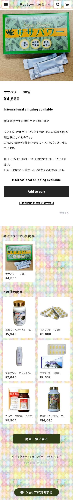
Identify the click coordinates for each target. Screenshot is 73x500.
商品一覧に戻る (36, 439)
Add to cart (36, 191)
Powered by (32, 462)
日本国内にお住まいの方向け (36, 203)
